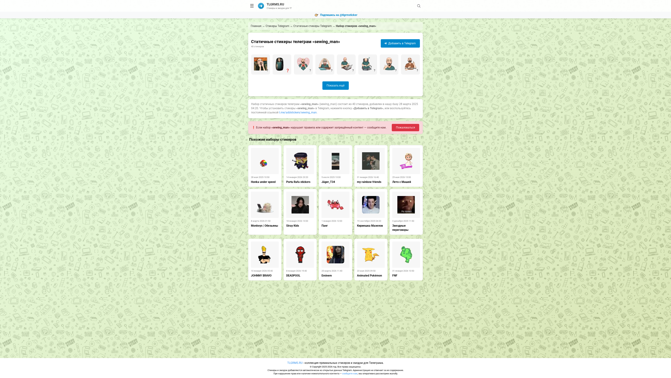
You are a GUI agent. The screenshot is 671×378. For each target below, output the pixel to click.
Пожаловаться (405, 127)
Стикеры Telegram (277, 26)
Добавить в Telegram (402, 43)
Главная (256, 26)
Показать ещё (336, 85)
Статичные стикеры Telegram (312, 26)
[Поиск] (419, 6)
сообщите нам (350, 373)
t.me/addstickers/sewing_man (298, 112)
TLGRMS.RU (294, 363)
